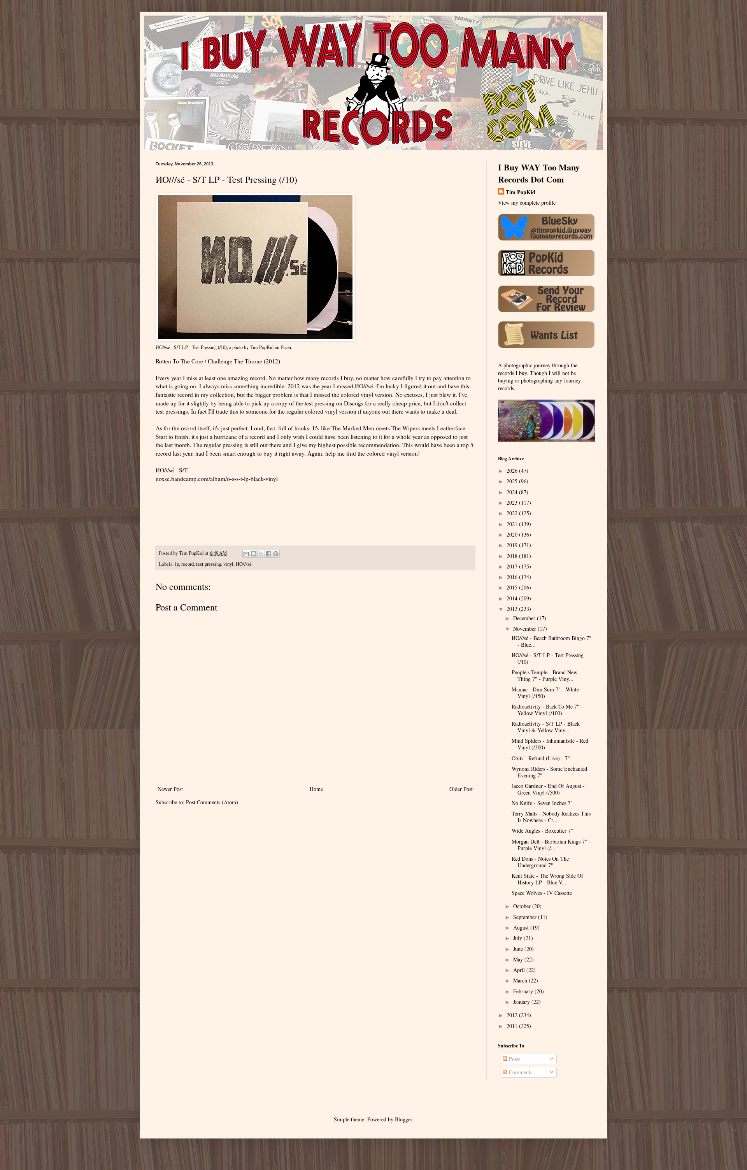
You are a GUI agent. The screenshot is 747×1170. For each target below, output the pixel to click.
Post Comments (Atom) (212, 802)
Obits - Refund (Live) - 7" (541, 758)
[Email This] (246, 554)
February (524, 991)
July (518, 938)
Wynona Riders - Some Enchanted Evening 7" (549, 772)
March (521, 980)
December (525, 618)
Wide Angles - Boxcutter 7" (542, 830)
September (525, 917)
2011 (513, 1026)
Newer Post (170, 789)
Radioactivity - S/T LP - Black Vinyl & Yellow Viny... (546, 727)
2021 (513, 524)
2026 (513, 470)
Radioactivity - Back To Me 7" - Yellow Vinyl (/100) (547, 710)
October (522, 906)
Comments (519, 1072)
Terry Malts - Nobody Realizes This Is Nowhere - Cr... (551, 817)
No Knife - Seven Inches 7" (542, 803)
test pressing (208, 564)
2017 (513, 566)
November (525, 628)
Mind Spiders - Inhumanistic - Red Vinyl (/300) (550, 744)
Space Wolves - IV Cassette (542, 892)
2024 (513, 492)
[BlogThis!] (254, 554)
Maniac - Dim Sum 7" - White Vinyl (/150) (545, 693)
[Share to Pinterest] (276, 554)
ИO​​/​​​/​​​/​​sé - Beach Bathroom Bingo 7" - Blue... (551, 641)
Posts (513, 1059)
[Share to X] (261, 554)
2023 (513, 502)
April (519, 970)
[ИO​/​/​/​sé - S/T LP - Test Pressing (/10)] (255, 339)
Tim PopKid (262, 347)
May (518, 959)
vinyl (228, 564)
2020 (513, 534)
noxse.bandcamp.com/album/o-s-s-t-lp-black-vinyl (217, 478)
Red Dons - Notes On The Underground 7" (540, 862)
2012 (513, 1015)
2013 (513, 608)
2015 (513, 587)
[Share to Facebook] (268, 554)
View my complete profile (527, 202)
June (518, 948)
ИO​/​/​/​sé (244, 564)
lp (177, 564)
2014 (513, 598)
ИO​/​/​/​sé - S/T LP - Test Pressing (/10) (191, 347)
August (521, 927)
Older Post (461, 789)
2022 (513, 513)
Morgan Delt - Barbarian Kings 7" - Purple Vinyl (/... (551, 845)
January (522, 1001)
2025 (513, 481)
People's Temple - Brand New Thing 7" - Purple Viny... (544, 675)
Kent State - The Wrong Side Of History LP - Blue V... (547, 879)
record (187, 564)
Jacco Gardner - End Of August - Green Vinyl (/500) (548, 789)
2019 (513, 545)
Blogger (403, 1119)
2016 (513, 577)
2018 (513, 556)
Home (316, 789)
